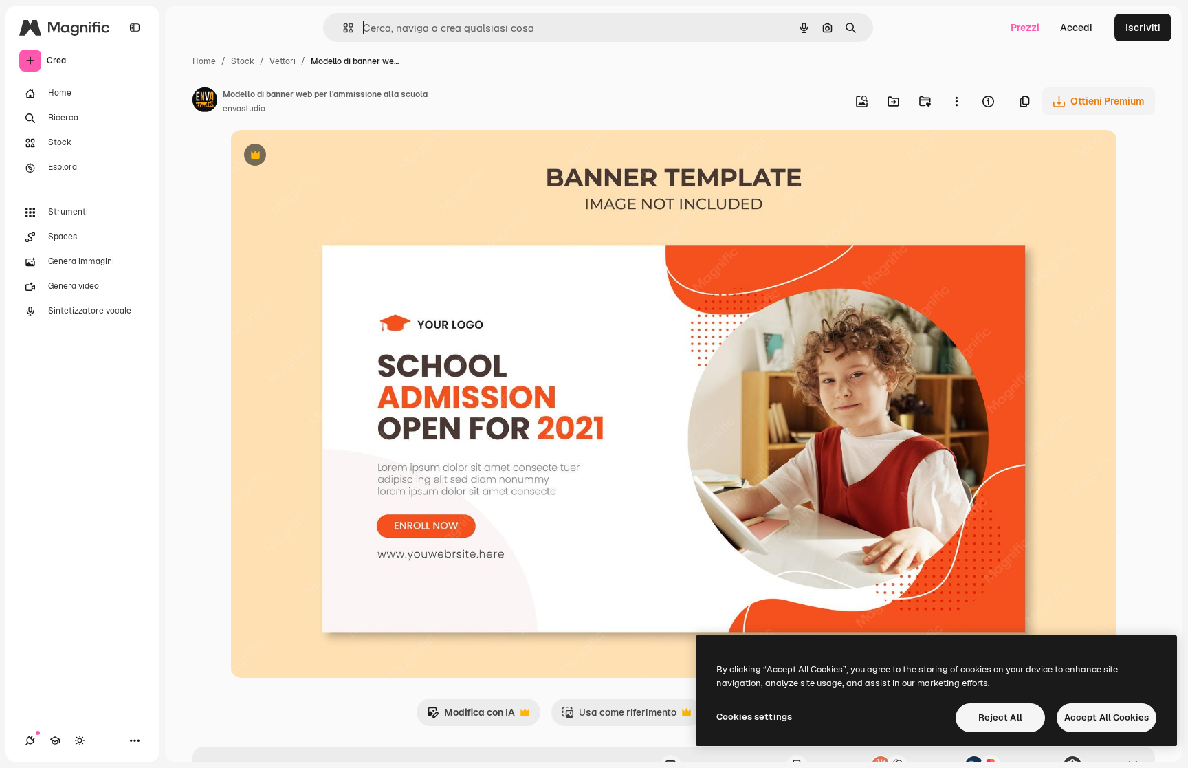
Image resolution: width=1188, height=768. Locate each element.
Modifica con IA (471, 716)
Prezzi (1025, 27)
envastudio (244, 108)
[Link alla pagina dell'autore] (204, 101)
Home (204, 61)
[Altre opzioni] (956, 101)
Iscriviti (1142, 27)
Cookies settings (754, 717)
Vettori (283, 61)
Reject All (1000, 717)
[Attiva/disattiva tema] (80, 740)
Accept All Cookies (1106, 717)
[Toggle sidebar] (135, 28)
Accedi (1076, 27)
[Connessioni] (30, 740)
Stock (242, 61)
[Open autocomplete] (343, 28)
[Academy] (55, 740)
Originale (321, 156)
